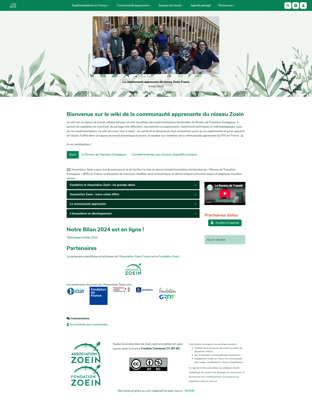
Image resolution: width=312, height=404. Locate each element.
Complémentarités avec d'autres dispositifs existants (164, 154)
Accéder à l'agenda (227, 223)
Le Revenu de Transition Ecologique (104, 154)
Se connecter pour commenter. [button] (88, 324)
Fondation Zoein (169, 256)
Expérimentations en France (89, 5)
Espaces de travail (170, 5)
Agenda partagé (201, 5)
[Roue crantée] (295, 5)
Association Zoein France (135, 256)
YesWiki (189, 391)
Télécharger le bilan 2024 (82, 237)
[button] (303, 5)
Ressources (226, 5)
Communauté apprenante (133, 5)
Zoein (72, 154)
